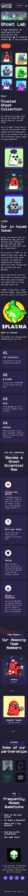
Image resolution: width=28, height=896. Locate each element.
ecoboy (14, 679)
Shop (5, 403)
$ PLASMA (7, 379)
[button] (11, 690)
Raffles (7, 427)
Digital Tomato (14, 720)
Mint (6, 46)
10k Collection (10, 357)
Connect (19, 5)
